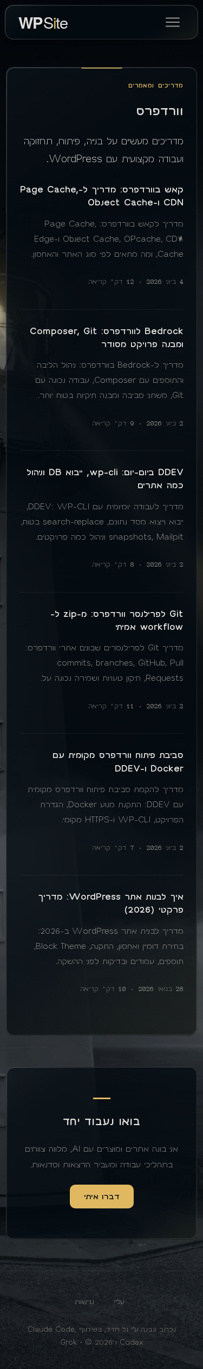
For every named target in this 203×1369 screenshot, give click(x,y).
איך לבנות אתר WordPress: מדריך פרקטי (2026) (111, 903)
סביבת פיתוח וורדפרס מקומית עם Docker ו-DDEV (118, 761)
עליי (119, 1302)
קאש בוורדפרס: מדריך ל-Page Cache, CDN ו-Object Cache (102, 196)
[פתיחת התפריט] (173, 22)
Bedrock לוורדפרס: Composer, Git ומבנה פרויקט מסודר (107, 338)
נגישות (84, 1302)
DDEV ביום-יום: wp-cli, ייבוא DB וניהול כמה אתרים (105, 479)
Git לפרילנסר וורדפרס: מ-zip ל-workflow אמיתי (117, 620)
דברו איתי (102, 1196)
